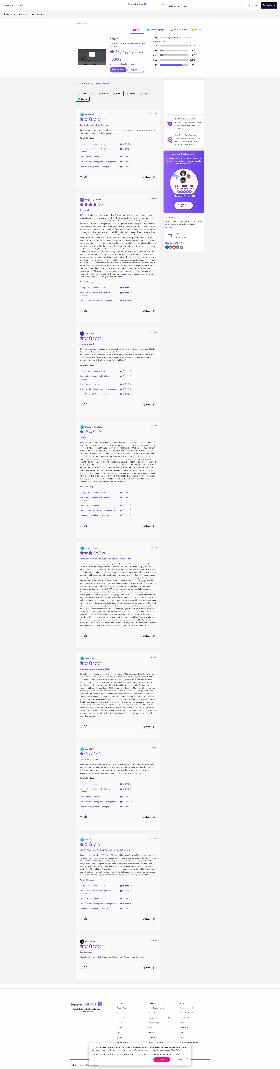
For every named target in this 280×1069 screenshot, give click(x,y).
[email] (177, 247)
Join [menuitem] (249, 5)
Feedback (120, 1037)
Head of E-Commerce (156, 1042)
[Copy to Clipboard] (181, 247)
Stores (78, 24)
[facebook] (167, 247)
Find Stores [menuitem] (7, 5)
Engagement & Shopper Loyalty (159, 1018)
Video (119, 1032)
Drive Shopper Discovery (157, 1008)
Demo (151, 1028)
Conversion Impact (155, 1013)
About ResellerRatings (188, 1013)
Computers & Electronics (118, 44)
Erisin (114, 38)
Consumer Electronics (134, 44)
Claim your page (183, 205)
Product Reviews (123, 1018)
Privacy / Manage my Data (189, 1042)
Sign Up (182, 1037)
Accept (161, 1059)
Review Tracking (122, 1042)
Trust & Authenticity (187, 1018)
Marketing (152, 1037)
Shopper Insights (154, 1023)
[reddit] (174, 247)
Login (182, 1032)
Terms (182, 1023)
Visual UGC (121, 1028)
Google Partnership (187, 1008)
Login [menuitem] (255, 5)
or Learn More (185, 163)
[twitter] (170, 247)
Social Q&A (121, 1023)
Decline (179, 1059)
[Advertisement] (183, 96)
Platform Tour (121, 1008)
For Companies (269, 5)
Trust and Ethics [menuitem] (20, 5)
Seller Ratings (121, 1013)
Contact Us (184, 1028)
